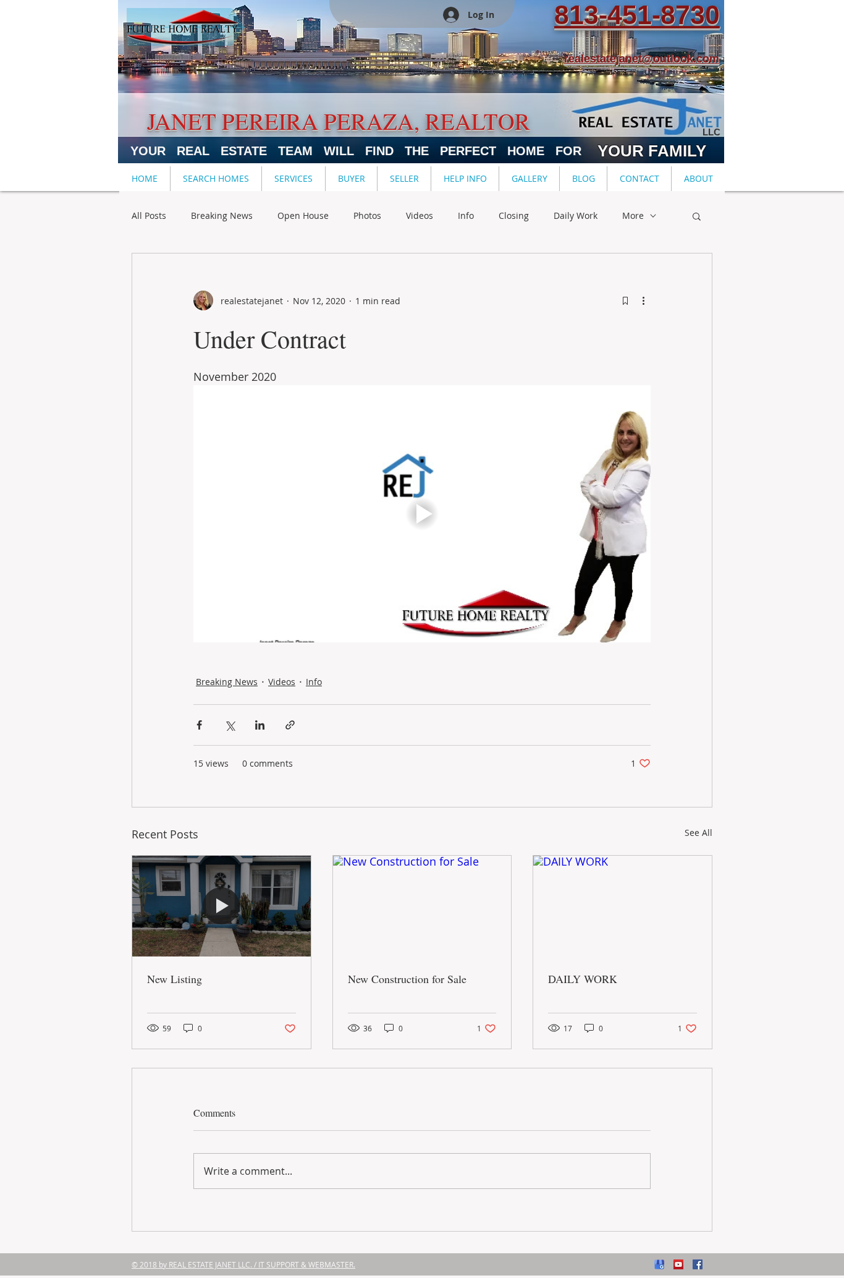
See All (698, 832)
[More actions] (643, 300)
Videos (419, 215)
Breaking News (222, 215)
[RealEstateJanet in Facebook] (698, 1264)
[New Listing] (221, 906)
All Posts (149, 215)
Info (466, 215)
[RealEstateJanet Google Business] (659, 1264)
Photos (367, 215)
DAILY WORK (582, 978)
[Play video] (422, 513)
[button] (215, 178)
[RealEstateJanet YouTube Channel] (678, 1264)
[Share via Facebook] (199, 725)
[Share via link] (290, 725)
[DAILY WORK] (622, 906)
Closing (514, 215)
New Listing (174, 978)
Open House (303, 215)
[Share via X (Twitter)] (229, 725)
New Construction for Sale (407, 978)
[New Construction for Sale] (422, 906)
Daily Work (575, 215)
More (633, 215)
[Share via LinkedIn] (260, 725)
